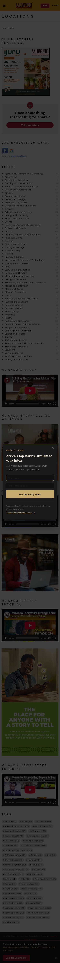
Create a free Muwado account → (20, 512)
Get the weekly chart (30, 494)
